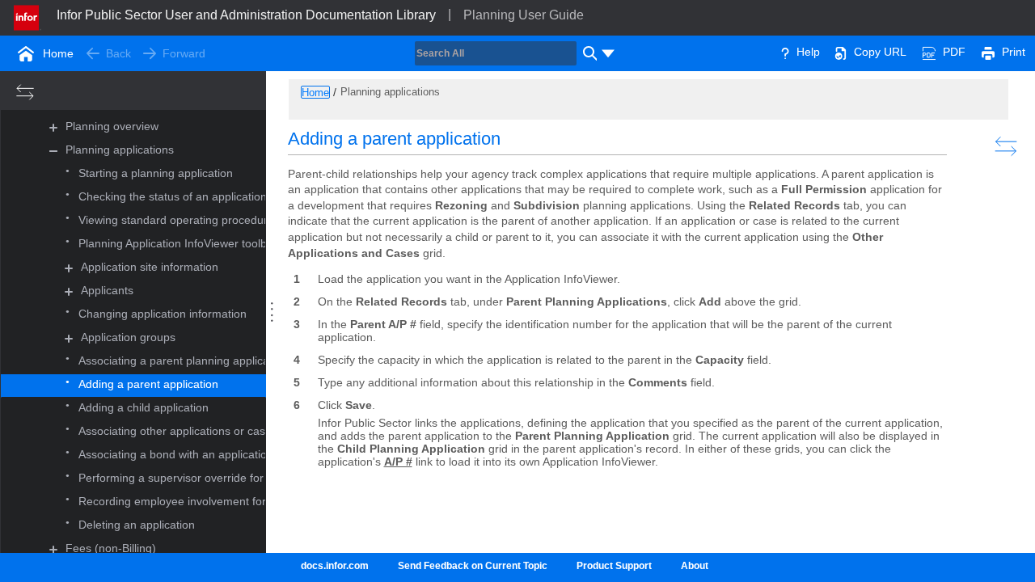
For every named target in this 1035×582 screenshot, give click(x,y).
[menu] (608, 53)
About (694, 565)
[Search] (588, 53)
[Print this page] (988, 52)
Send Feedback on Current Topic (472, 565)
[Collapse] (53, 151)
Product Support (614, 565)
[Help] (785, 52)
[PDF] (929, 52)
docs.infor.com (335, 565)
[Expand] (53, 127)
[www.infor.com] (27, 16)
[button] (112, 127)
